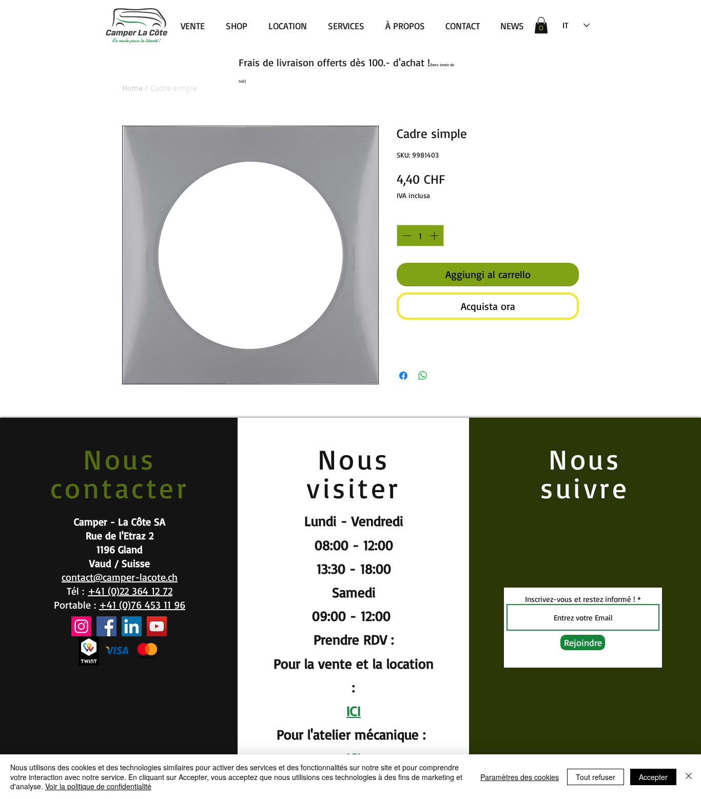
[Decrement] (406, 235)
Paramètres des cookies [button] (519, 777)
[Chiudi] (689, 777)
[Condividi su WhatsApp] (423, 375)
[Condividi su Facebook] (403, 375)
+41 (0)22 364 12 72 (130, 590)
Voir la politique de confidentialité (98, 786)
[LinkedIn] (132, 626)
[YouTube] (157, 626)
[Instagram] (81, 626)
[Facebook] (106, 626)
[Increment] (435, 235)
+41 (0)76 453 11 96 (142, 604)
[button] (541, 25)
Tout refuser (595, 777)
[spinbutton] (420, 235)
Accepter (653, 777)
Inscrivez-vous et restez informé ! (580, 599)
